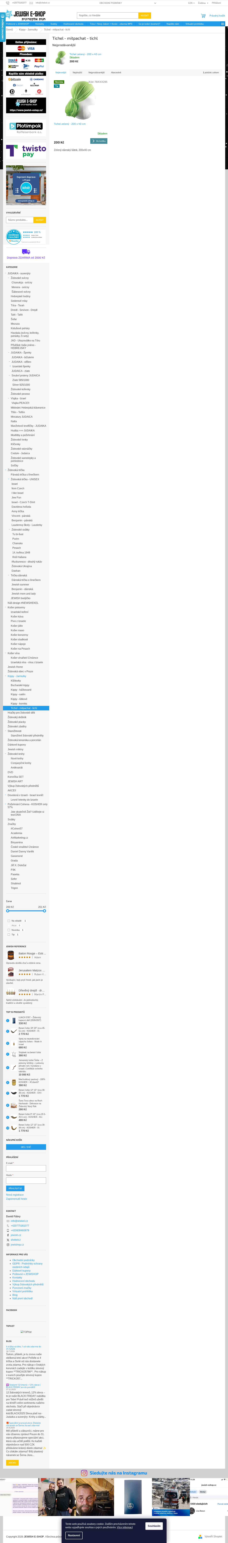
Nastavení (74, 1535)
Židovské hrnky (19, 439)
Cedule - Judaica (20, 453)
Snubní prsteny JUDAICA (26, 375)
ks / (26, 1147)
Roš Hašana (19, 557)
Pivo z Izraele (18, 621)
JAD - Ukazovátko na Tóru (25, 340)
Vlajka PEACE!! (20, 403)
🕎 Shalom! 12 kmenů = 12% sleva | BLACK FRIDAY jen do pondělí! (23, 1386)
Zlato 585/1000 (20, 380)
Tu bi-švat (17, 534)
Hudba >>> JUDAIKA (23, 430)
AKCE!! (12, 790)
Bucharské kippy (20, 685)
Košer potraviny (16, 607)
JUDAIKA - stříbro (21, 362)
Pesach (16, 548)
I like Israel (18, 493)
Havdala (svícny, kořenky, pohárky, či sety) (25, 334)
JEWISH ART (15, 781)
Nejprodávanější (97, 72)
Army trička (18, 511)
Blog (15, 1295)
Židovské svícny (20, 278)
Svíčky (14, 465)
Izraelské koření (19, 612)
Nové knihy (17, 758)
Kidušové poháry (20, 328)
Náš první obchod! (22, 1298)
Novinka (17, 930)
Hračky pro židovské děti (21, 712)
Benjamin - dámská (22, 589)
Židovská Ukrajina (22, 566)
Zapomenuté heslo (16, 1199)
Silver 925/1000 (21, 384)
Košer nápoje (18, 644)
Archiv (12, 1462)
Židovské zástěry (17, 726)
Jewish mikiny (15, 749)
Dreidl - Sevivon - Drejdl (24, 310)
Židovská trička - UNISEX (25, 479)
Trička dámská (19, 575)
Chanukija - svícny (22, 282)
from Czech (18, 488)
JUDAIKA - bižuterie (23, 357)
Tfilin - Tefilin (18, 412)
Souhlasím (154, 1526)
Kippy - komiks (19, 703)
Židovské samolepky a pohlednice (23, 459)
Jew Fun (16, 497)
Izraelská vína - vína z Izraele (27, 662)
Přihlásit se (15, 1188)
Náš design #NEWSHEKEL (23, 603)
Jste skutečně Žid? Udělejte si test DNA (27, 813)
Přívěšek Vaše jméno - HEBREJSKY (23, 346)
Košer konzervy (19, 635)
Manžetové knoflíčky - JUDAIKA (28, 426)
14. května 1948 (21, 552)
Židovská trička (16, 470)
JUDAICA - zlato (21, 371)
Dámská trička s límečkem (26, 580)
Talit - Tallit (17, 314)
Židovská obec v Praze (20, 671)
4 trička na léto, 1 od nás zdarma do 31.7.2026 (23, 1347)
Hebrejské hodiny (20, 296)
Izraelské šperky (21, 366)
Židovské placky (17, 722)
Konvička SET (16, 776)
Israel (15, 484)
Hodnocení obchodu (23, 1281)
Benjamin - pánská (22, 520)
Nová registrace (15, 1194)
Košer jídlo (17, 625)
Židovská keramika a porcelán (24, 740)
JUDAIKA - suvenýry (19, 273)
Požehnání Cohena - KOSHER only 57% (27, 806)
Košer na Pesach (20, 648)
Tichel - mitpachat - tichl (24, 708)
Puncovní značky (21, 1288)
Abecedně (116, 72)
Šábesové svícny (21, 291)
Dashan (16, 570)
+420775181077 (20, 1225)
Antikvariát (17, 767)
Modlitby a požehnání (23, 435)
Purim (15, 538)
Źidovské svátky (20, 529)
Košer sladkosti (19, 639)
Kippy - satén (18, 694)
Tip (15, 934)
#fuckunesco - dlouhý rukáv (27, 561)
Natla (14, 421)
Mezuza (15, 323)
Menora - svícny (20, 287)
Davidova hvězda (21, 506)
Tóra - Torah (17, 305)
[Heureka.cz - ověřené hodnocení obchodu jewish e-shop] (26, 237)
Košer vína (14, 653)
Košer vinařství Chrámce (24, 657)
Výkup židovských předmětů (23, 786)
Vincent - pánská (21, 516)
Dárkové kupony (17, 744)
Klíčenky (15, 444)
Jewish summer (20, 584)
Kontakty (17, 1277)
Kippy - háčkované (21, 689)
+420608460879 (20, 1230)
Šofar (14, 319)
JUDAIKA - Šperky (21, 352)
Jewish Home (15, 667)
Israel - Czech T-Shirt (23, 502)
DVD (10, 772)
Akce (16, 925)
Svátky (11, 819)
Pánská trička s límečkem (25, 474)
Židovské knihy (16, 754)
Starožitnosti (14, 731)
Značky (12, 824)
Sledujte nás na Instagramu (118, 1472)
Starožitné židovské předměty (27, 735)
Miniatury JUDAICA (22, 416)
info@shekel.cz (19, 1221)
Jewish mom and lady (24, 593)
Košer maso (17, 630)
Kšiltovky (16, 680)
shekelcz (16, 1239)
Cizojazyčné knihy (21, 763)
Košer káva (17, 616)
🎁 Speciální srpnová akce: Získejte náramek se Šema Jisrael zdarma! (23, 1424)
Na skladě (19, 920)
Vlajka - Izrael (18, 398)
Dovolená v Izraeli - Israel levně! (25, 795)
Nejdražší (77, 72)
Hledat (145, 15)
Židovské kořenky (20, 389)
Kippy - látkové (19, 699)
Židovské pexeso (20, 394)
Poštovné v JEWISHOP (25, 1274)
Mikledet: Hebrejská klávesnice (28, 407)
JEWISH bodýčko (20, 598)
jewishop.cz (17, 1244)
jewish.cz (16, 1235)
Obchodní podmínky (111, 3)
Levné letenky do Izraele (24, 799)
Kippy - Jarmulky (17, 676)
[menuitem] (17, 23)
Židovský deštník (17, 717)
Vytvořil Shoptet (213, 1536)
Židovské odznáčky (21, 448)
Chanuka (17, 543)
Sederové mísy (19, 301)
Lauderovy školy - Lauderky (27, 525)
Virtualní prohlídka (22, 1291)
